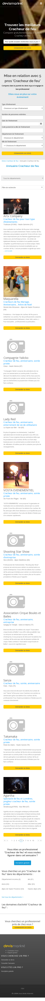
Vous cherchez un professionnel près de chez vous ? (22, 924)
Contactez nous (13, 951)
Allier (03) (31, 884)
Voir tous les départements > (12, 897)
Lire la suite (8, 251)
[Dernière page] (41, 840)
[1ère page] (4, 840)
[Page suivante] (38, 840)
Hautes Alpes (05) (34, 889)
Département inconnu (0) (11, 879)
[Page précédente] (7, 840)
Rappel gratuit (12, 953)
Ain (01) (30, 879)
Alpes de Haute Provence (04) (13, 889)
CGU (22, 988)
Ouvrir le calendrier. (41, 124)
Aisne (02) (5, 884)
